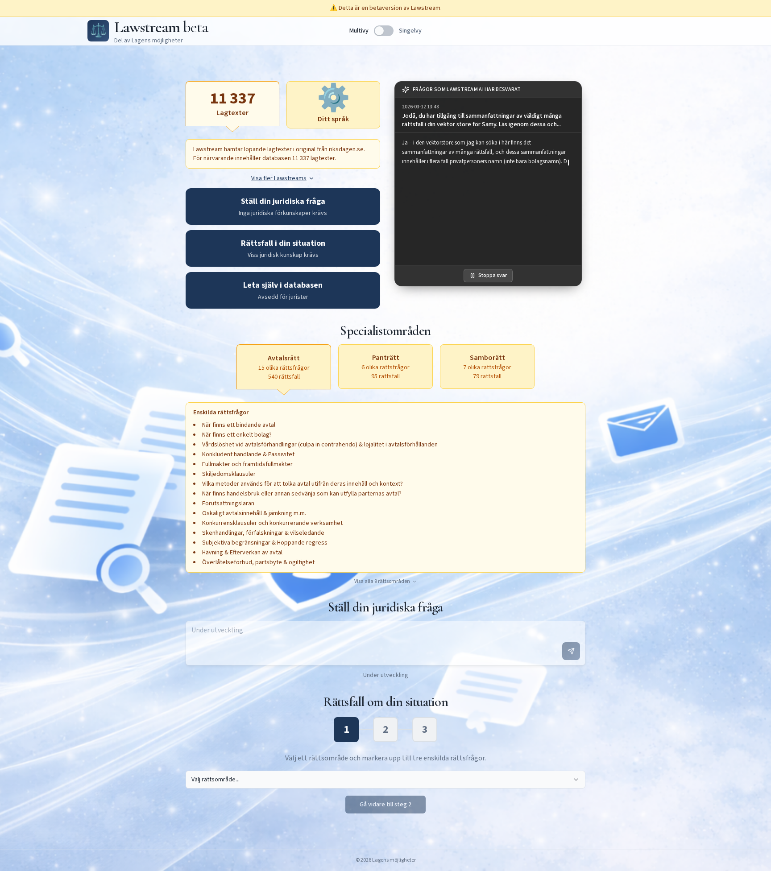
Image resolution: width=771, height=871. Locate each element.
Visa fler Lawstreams (279, 178)
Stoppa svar (492, 275)
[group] (488, 115)
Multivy (359, 30)
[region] (488, 199)
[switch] (384, 30)
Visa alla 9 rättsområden (382, 581)
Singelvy (410, 30)
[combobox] (385, 779)
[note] (488, 90)
